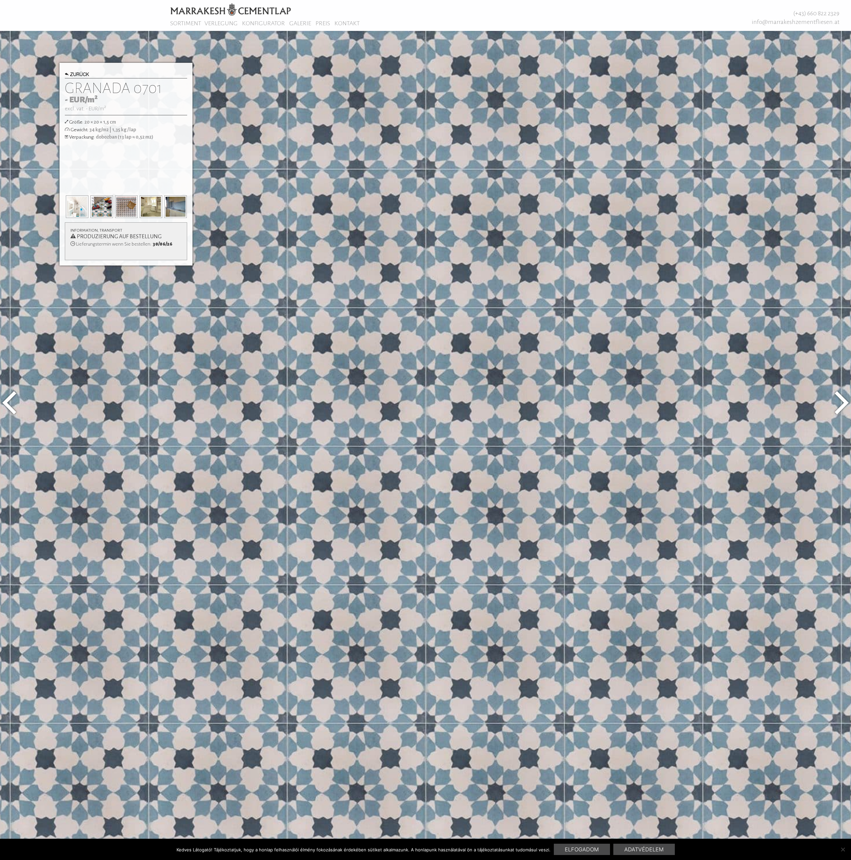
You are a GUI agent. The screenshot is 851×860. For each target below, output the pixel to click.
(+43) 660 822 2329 (816, 13)
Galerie (300, 23)
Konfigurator (263, 23)
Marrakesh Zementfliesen (230, 9)
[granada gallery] (77, 206)
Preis (322, 23)
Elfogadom (582, 849)
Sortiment (185, 23)
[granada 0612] (9, 402)
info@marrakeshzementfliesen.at (795, 22)
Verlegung (221, 23)
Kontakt (347, 23)
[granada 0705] (842, 402)
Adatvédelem (644, 849)
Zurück (79, 75)
